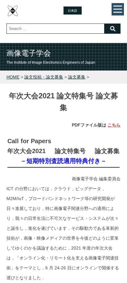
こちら (114, 124)
